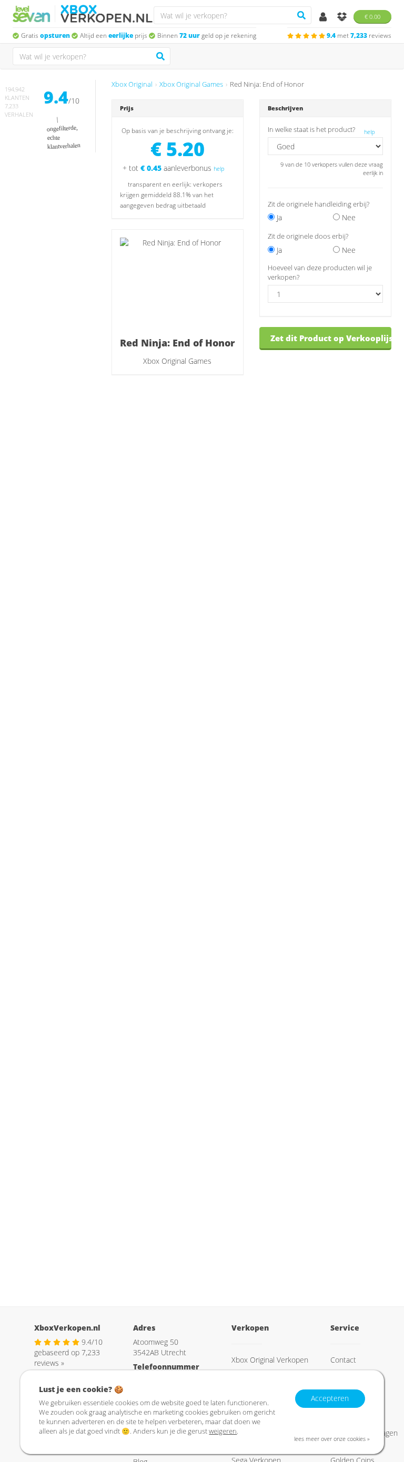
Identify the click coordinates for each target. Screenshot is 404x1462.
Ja (278, 217)
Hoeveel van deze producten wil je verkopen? (320, 272)
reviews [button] (359, 35)
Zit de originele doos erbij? (308, 236)
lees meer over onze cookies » (332, 1439)
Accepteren (330, 1398)
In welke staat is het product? (311, 129)
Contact (343, 1360)
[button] (353, 236)
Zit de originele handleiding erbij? (318, 204)
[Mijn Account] (324, 18)
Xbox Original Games (191, 84)
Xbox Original (132, 84)
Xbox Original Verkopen (269, 1360)
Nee (348, 217)
